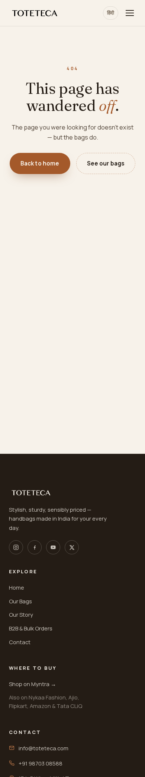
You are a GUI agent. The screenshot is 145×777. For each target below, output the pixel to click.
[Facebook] (35, 547)
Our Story (21, 614)
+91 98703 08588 (40, 763)
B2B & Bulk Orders (30, 628)
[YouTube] (53, 547)
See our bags (106, 163)
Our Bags (20, 601)
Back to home (39, 163)
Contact (19, 642)
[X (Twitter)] (72, 547)
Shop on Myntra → (32, 684)
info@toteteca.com (43, 748)
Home (16, 587)
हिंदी (110, 12)
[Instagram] (16, 547)
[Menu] (129, 13)
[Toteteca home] (35, 13)
